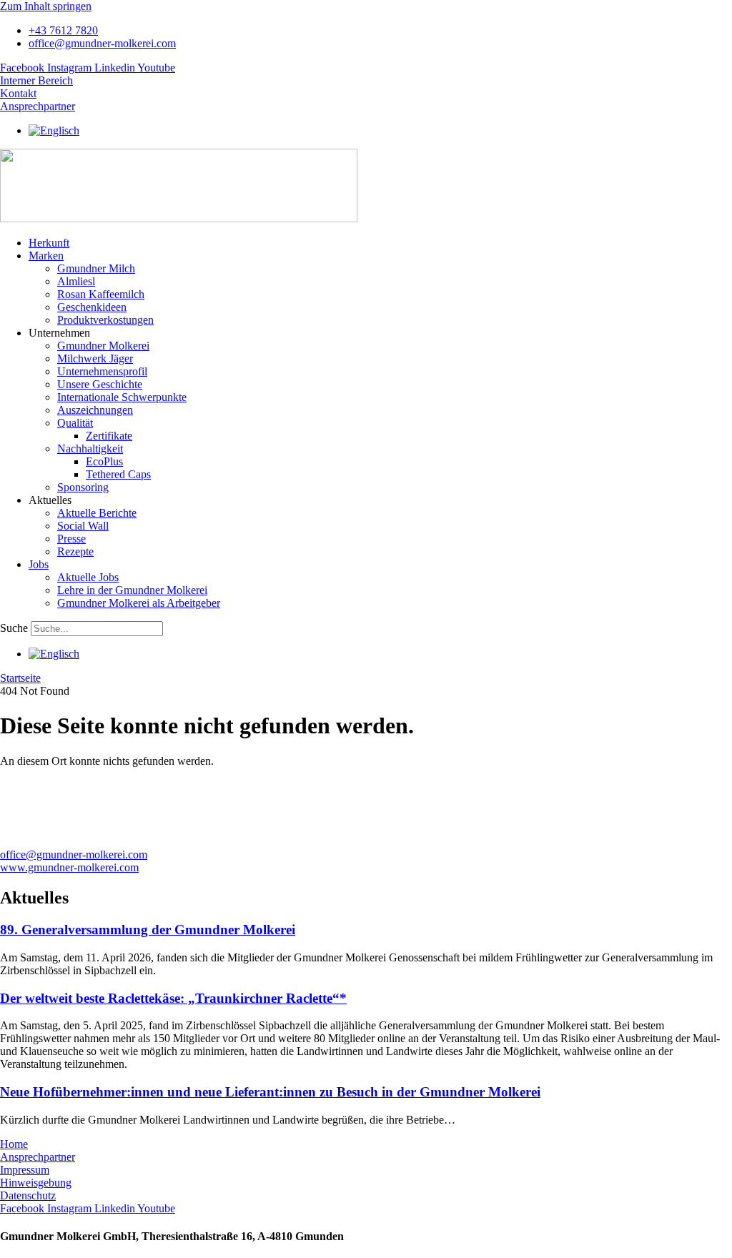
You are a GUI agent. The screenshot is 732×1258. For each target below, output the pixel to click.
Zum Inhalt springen (46, 6)
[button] (380, 255)
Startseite (20, 678)
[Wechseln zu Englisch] (54, 130)
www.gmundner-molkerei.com (69, 867)
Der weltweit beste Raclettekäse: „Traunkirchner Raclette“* (173, 998)
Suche (14, 628)
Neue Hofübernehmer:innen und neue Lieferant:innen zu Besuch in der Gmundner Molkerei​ (270, 1091)
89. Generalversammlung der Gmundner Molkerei (147, 929)
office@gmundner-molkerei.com (73, 854)
